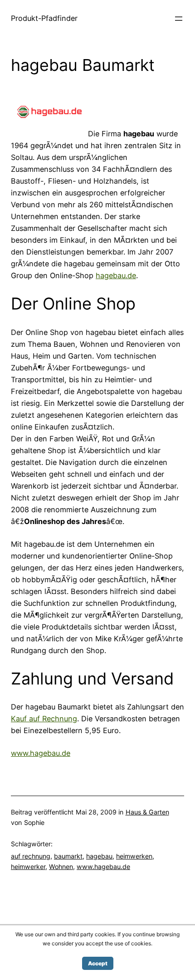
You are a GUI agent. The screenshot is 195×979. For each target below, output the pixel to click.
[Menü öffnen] (178, 18)
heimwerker (28, 866)
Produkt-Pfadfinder (44, 18)
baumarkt (68, 856)
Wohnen (61, 866)
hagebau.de (116, 275)
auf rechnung (30, 856)
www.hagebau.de (40, 753)
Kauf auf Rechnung (44, 718)
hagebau (99, 856)
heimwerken (134, 856)
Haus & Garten (147, 812)
